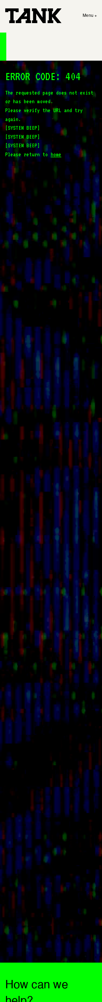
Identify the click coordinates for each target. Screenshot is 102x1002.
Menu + (90, 16)
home (56, 154)
